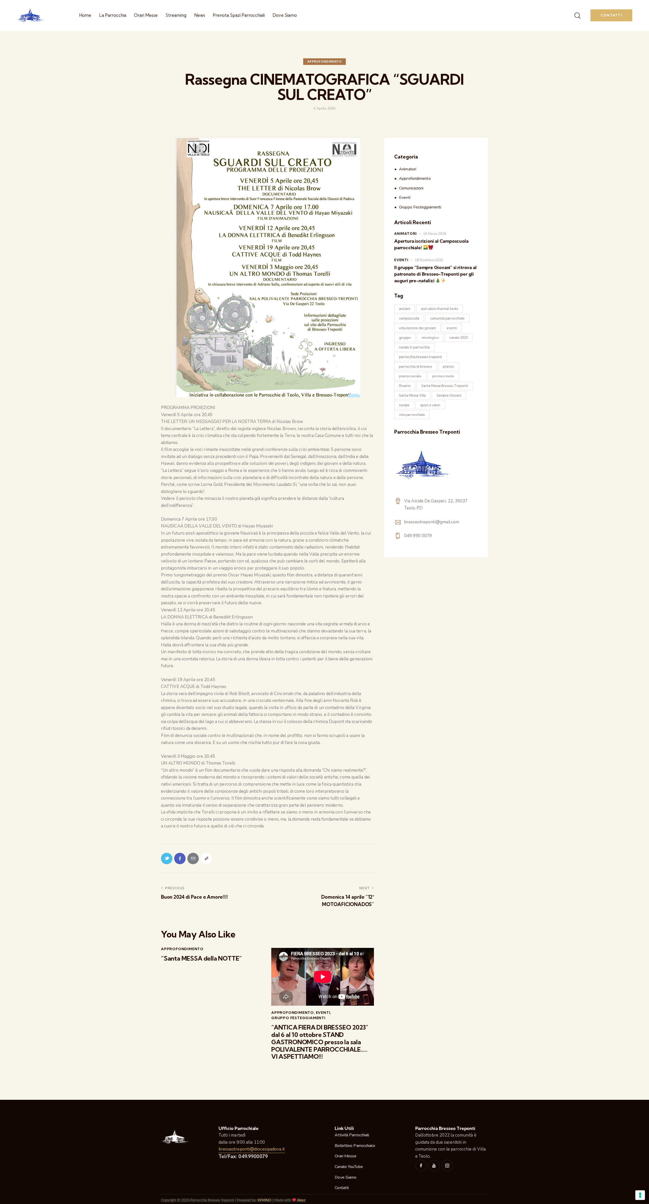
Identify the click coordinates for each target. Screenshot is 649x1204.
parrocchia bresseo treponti (420, 357)
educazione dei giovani (417, 328)
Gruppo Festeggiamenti (298, 1018)
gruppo (405, 337)
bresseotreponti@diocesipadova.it (252, 1149)
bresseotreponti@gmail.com (431, 522)
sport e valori (430, 405)
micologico (430, 337)
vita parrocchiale (412, 415)
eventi (452, 328)
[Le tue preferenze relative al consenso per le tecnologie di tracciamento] (640, 1195)
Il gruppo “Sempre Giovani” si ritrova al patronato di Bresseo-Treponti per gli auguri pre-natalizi (435, 274)
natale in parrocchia (414, 347)
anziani (404, 309)
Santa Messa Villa (412, 395)
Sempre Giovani (449, 395)
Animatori (407, 169)
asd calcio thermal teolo (439, 309)
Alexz (301, 1200)
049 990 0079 (418, 536)
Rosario (404, 386)
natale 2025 (458, 337)
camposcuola (409, 318)
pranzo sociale (410, 376)
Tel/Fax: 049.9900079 (243, 1156)
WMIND (264, 1200)
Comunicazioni (411, 188)
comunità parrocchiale (447, 318)
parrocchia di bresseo (415, 366)
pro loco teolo (443, 376)
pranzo (448, 366)
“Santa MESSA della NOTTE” (201, 958)
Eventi (323, 1012)
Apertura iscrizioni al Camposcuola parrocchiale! (431, 244)
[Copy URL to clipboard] (206, 858)
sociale (404, 405)
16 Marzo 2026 (434, 234)
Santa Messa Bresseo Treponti (444, 386)
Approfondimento (324, 61)
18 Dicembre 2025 (429, 260)
